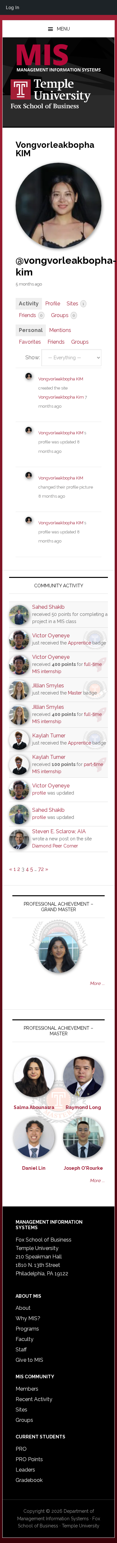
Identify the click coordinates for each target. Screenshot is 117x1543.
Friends (30, 315)
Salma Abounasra (34, 1107)
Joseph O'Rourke (83, 1168)
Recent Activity (34, 1399)
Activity (29, 303)
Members (27, 1389)
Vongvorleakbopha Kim (61, 397)
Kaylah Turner (48, 736)
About (23, 1308)
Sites (75, 303)
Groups (63, 315)
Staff (21, 1349)
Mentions (60, 330)
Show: (32, 357)
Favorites (30, 342)
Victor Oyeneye (51, 635)
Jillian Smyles (48, 685)
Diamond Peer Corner (55, 845)
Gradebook (29, 1480)
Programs (27, 1329)
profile (39, 793)
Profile (52, 303)
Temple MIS (58, 58)
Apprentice (79, 642)
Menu (63, 29)
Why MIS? (28, 1318)
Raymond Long (83, 1107)
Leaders (25, 1470)
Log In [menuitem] (12, 7)
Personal (31, 330)
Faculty (24, 1339)
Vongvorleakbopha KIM (60, 378)
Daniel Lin (34, 1168)
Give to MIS (29, 1360)
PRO (21, 1449)
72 (41, 869)
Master (75, 692)
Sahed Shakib (48, 607)
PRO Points (29, 1459)
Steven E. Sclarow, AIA (59, 831)
